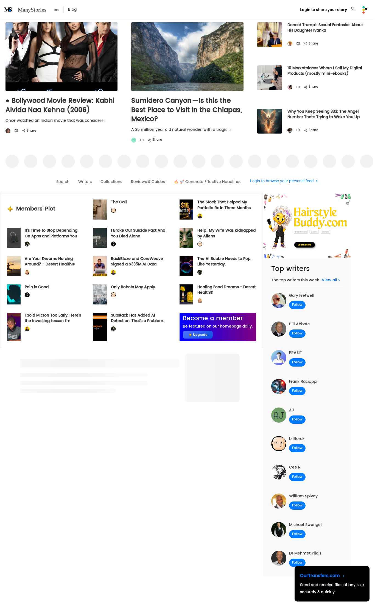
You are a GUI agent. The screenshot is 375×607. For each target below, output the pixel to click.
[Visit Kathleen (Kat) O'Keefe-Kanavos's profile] (27, 272)
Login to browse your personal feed (282, 181)
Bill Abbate (299, 324)
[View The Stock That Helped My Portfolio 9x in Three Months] (186, 209)
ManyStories (32, 10)
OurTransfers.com (320, 575)
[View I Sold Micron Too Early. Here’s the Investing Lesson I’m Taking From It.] (14, 327)
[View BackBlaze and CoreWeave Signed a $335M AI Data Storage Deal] (100, 266)
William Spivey (303, 496)
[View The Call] (100, 209)
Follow (297, 304)
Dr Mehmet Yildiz (305, 553)
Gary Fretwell (301, 295)
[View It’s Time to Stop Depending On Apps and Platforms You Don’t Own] (14, 238)
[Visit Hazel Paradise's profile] (289, 87)
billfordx (296, 439)
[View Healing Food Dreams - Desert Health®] (186, 294)
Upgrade (200, 334)
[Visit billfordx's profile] (113, 210)
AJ (291, 410)
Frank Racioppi (303, 381)
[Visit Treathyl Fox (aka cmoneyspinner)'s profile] (7, 131)
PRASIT (295, 353)
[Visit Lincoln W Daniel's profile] (199, 216)
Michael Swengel (305, 525)
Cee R (295, 467)
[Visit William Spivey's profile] (289, 44)
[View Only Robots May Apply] (100, 294)
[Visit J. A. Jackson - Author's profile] (289, 130)
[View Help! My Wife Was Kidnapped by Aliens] (186, 238)
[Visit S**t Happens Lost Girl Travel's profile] (133, 140)
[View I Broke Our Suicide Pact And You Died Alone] (100, 238)
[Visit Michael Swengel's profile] (27, 244)
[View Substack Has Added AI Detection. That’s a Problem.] (100, 327)
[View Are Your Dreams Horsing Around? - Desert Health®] (14, 266)
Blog (72, 9)
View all (329, 280)
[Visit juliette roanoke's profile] (113, 244)
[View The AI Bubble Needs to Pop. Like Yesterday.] (186, 266)
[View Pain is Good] (14, 294)
